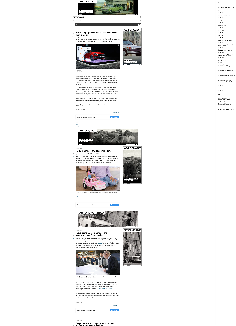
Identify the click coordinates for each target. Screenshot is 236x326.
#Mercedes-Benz (132, 20)
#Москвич (121, 20)
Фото (77, 146)
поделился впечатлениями (105, 288)
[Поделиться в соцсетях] (73, 38)
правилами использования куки (102, 24)
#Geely (107, 20)
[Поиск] (138, 17)
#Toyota (98, 20)
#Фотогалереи (92, 20)
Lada (77, 124)
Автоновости (78, 28)
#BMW (137, 20)
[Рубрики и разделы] (140, 17)
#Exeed (111, 20)
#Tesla (125, 20)
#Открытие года (78, 20)
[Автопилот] (78, 17)
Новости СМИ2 (77, 126)
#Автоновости (85, 20)
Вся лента (220, 114)
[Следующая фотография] (118, 56)
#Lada (103, 20)
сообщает (100, 243)
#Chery (115, 20)
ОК (139, 24)
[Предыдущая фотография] (77, 56)
